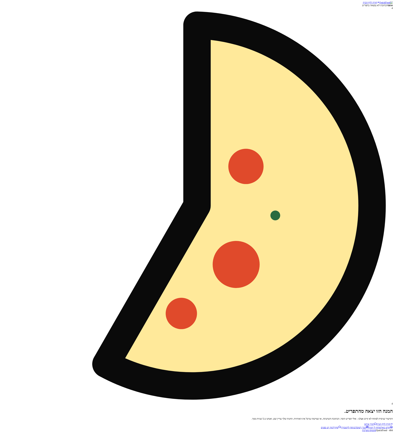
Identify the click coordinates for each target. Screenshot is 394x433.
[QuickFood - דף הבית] (386, 2)
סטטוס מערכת (369, 430)
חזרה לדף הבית (370, 2)
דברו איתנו (369, 424)
